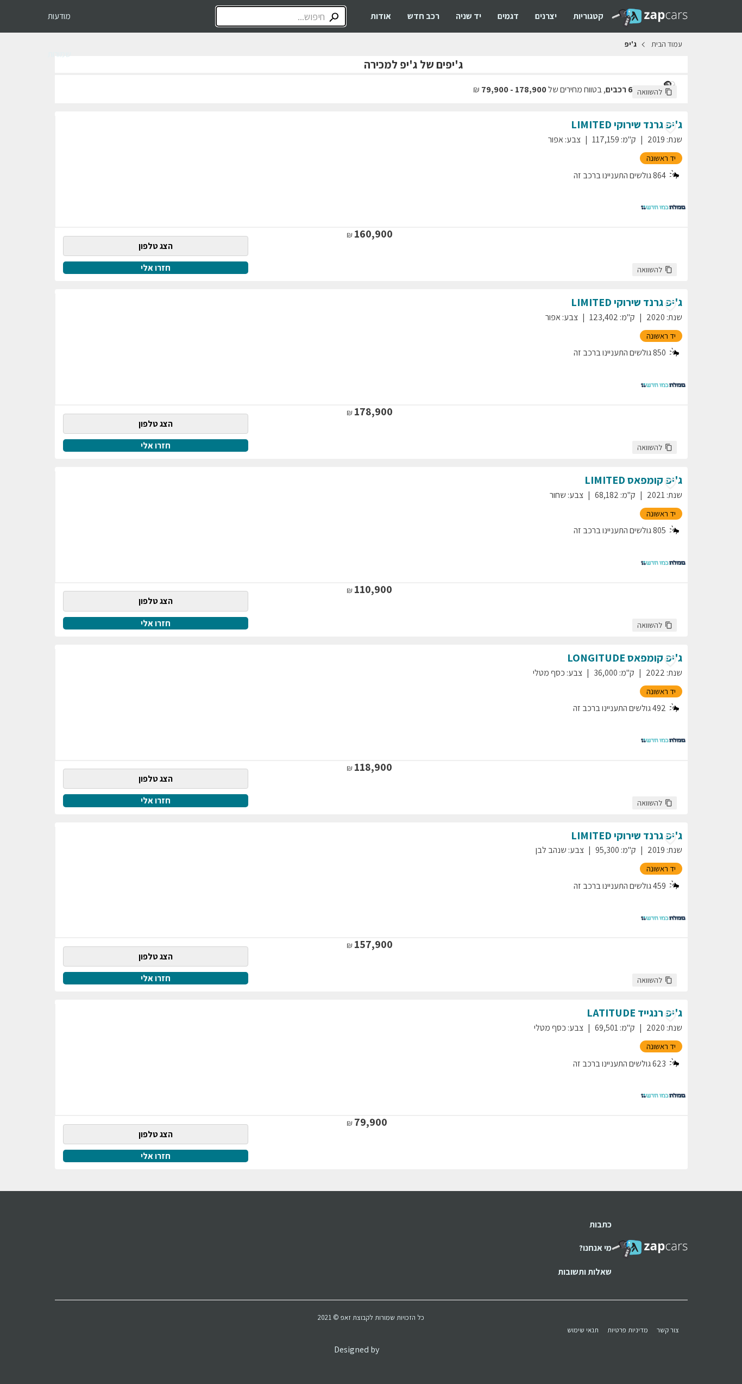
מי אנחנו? (595, 1248)
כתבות (600, 1224)
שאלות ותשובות (585, 1271)
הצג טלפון (156, 246)
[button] (654, 91)
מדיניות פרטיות (627, 1330)
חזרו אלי (156, 267)
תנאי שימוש (583, 1330)
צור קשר (668, 1330)
